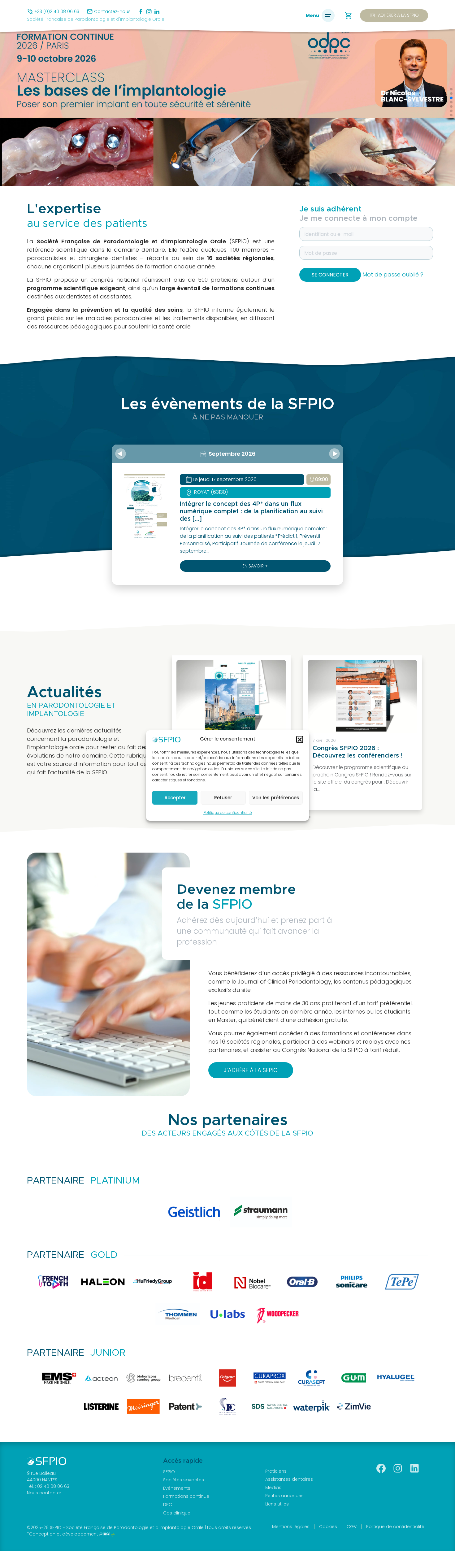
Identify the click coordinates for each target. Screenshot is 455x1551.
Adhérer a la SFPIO (394, 15)
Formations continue (186, 1496)
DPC (167, 1504)
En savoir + (255, 566)
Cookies (328, 1526)
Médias (273, 1487)
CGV (352, 1526)
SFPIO (169, 1472)
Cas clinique (176, 1513)
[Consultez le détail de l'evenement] (144, 506)
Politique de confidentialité (227, 812)
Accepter (175, 797)
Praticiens (276, 1471)
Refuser (223, 797)
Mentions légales (291, 1526)
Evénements (176, 1488)
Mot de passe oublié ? (392, 274)
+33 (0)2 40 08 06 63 (56, 11)
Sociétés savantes (183, 1480)
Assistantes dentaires (289, 1479)
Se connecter (330, 274)
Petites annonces (284, 1495)
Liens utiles (277, 1504)
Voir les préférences (275, 797)
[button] (300, 739)
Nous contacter (44, 1493)
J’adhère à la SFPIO (251, 1070)
